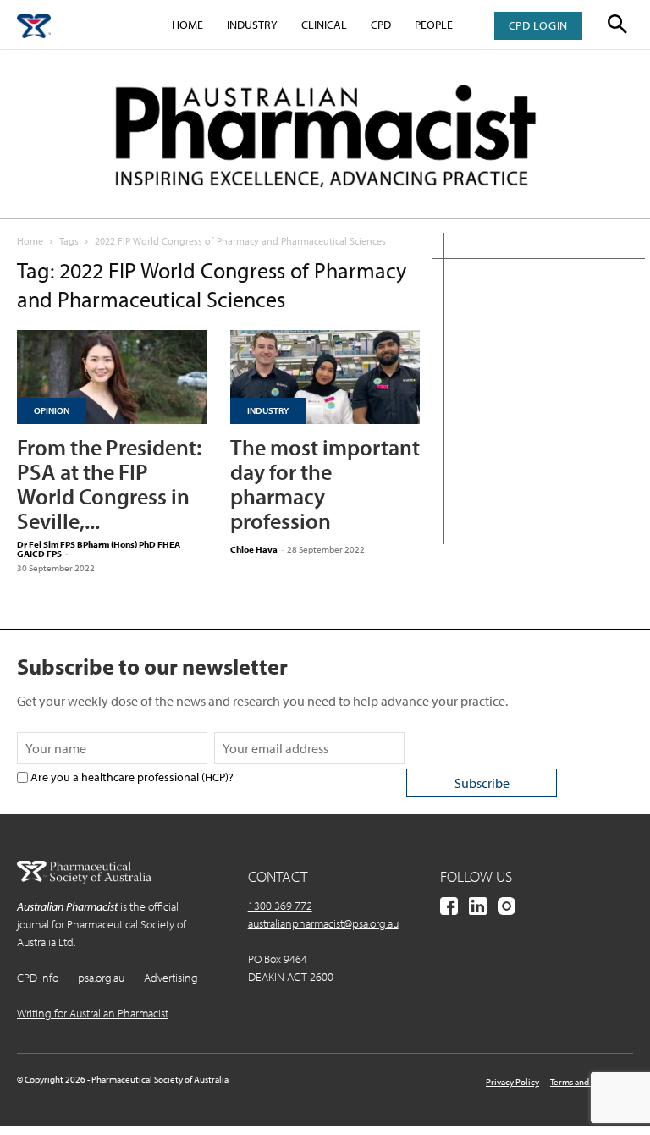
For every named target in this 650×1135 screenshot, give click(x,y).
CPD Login (538, 25)
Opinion (51, 410)
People (434, 24)
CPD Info (37, 977)
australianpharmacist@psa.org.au (323, 923)
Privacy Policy (512, 1082)
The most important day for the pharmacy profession (325, 484)
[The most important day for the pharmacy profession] (325, 377)
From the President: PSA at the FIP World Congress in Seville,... (109, 484)
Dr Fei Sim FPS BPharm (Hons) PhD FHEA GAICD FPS (98, 548)
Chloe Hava (254, 549)
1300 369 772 (280, 905)
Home (187, 24)
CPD (381, 24)
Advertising (171, 977)
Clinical (324, 24)
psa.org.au (101, 977)
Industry (252, 24)
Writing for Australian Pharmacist (92, 1013)
